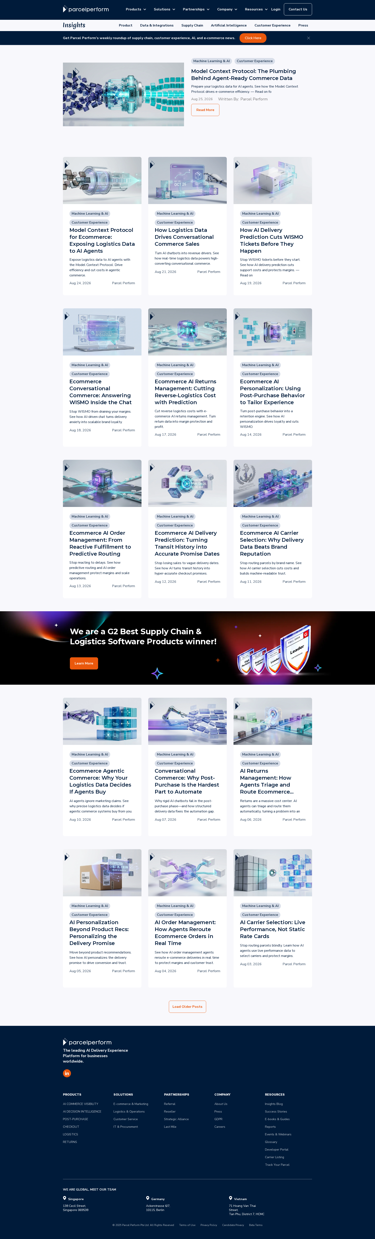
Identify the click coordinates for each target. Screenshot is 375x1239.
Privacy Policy (209, 1225)
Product (125, 25)
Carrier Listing (274, 1157)
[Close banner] (308, 38)
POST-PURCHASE (75, 1119)
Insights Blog (274, 1104)
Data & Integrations (157, 25)
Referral (169, 1104)
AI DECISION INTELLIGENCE (82, 1111)
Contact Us (298, 9)
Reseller (170, 1111)
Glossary (271, 1142)
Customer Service (125, 1119)
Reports (270, 1127)
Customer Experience (273, 25)
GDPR (218, 1119)
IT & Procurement (125, 1127)
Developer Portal (276, 1150)
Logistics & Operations (129, 1111)
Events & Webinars (278, 1134)
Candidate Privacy (233, 1225)
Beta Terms (256, 1225)
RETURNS (70, 1142)
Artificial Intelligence (229, 25)
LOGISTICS (70, 1134)
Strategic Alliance (176, 1119)
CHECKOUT (71, 1127)
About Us (220, 1104)
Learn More (84, 663)
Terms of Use (187, 1225)
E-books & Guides (277, 1119)
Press (303, 25)
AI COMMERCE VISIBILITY (80, 1104)
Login (275, 9)
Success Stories (276, 1111)
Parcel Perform (254, 99)
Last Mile (170, 1127)
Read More (205, 110)
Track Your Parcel (277, 1165)
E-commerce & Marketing (130, 1104)
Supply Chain (192, 25)
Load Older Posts (187, 1006)
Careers (219, 1127)
